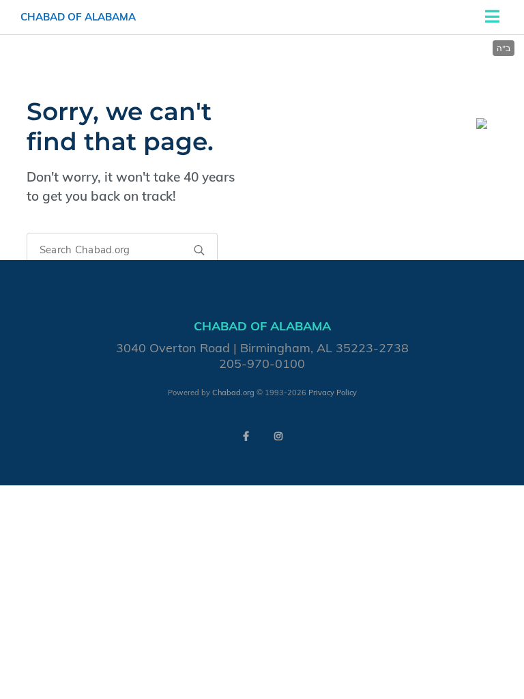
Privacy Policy (332, 392)
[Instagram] (278, 436)
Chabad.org (233, 392)
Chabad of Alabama (78, 16)
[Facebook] (246, 436)
